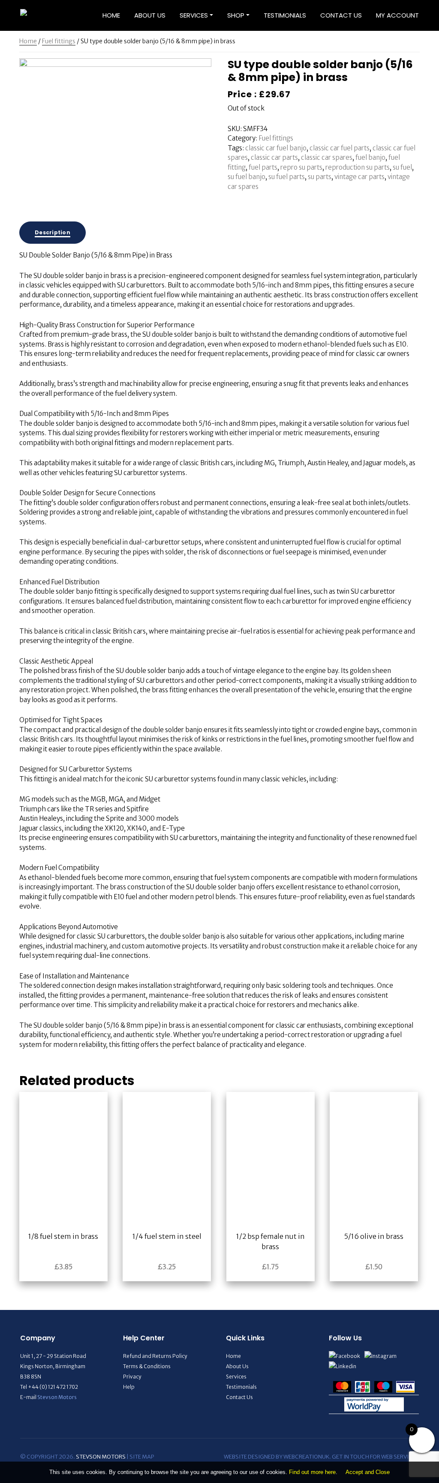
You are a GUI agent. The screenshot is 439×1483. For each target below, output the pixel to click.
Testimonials (285, 15)
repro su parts (301, 167)
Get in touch (350, 1456)
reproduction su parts (357, 167)
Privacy (132, 1376)
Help (129, 1387)
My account (397, 15)
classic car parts (274, 157)
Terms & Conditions (147, 1366)
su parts (319, 177)
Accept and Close (368, 1472)
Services (194, 15)
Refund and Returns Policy (155, 1356)
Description (52, 232)
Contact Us (341, 15)
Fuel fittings (58, 41)
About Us (149, 15)
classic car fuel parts (340, 148)
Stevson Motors (57, 1397)
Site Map (141, 1456)
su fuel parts (286, 177)
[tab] (52, 232)
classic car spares (326, 157)
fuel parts (263, 167)
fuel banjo (370, 157)
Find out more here (312, 1472)
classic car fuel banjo (276, 148)
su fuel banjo (246, 177)
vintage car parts (359, 177)
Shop (235, 15)
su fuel (402, 167)
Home (111, 15)
